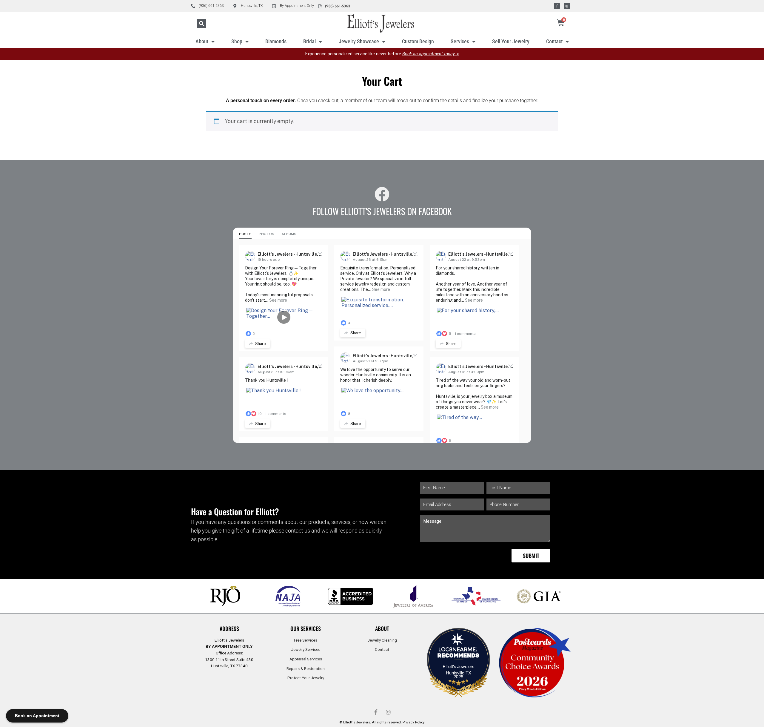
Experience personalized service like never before (382, 53)
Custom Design (418, 41)
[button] (201, 23)
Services (460, 41)
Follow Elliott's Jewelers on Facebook (382, 211)
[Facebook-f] (557, 6)
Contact (554, 41)
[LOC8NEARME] (458, 651)
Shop (236, 41)
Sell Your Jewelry (510, 41)
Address (229, 628)
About (201, 41)
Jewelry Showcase (359, 41)
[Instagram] (567, 6)
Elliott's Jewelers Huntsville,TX (458, 669)
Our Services (305, 628)
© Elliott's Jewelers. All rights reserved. (382, 722)
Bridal (309, 41)
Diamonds (275, 41)
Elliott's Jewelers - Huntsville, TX (291, 254)
